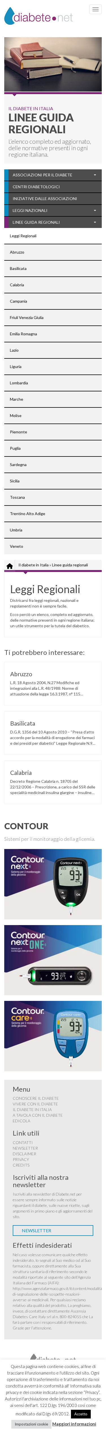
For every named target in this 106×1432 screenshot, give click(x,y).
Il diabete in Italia (33, 564)
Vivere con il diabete (35, 1103)
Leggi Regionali (23, 235)
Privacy (21, 1159)
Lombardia (19, 382)
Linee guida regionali (36, 222)
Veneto (16, 546)
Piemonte (18, 431)
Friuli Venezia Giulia (27, 317)
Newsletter (25, 1148)
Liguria (15, 366)
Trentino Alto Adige (27, 513)
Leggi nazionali (30, 210)
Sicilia (15, 480)
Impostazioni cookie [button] (31, 1424)
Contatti (23, 1142)
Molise (15, 415)
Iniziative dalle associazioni (45, 198)
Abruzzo (17, 252)
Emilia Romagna (23, 333)
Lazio (14, 350)
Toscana (17, 497)
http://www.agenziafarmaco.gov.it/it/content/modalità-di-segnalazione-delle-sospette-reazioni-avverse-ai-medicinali (58, 1294)
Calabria (17, 284)
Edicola (21, 1120)
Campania (18, 301)
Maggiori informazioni (74, 1423)
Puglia (15, 448)
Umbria (16, 529)
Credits (21, 1165)
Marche (16, 399)
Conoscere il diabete (36, 1098)
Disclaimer (24, 1153)
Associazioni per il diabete (42, 174)
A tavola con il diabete (38, 1115)
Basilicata (18, 268)
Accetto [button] (80, 1414)
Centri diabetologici (36, 186)
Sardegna (18, 464)
